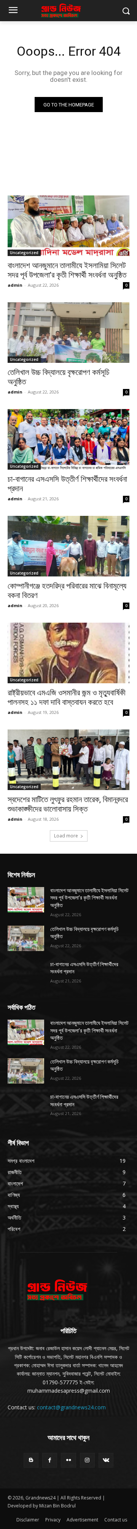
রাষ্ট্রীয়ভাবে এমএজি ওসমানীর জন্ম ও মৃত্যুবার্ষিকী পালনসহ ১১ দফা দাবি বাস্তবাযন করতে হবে (67, 697)
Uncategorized (24, 252)
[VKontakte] (106, 1460)
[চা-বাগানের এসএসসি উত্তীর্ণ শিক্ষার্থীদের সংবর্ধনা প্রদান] (68, 439)
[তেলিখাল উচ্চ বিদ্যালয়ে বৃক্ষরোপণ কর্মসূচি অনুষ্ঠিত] (68, 332)
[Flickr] (68, 1460)
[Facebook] (49, 1460)
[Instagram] (87, 1460)
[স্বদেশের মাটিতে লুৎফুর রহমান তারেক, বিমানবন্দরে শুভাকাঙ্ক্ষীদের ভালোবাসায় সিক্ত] (68, 759)
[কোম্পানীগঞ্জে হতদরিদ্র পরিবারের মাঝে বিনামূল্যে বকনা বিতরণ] (68, 546)
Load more (66, 835)
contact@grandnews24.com (71, 1407)
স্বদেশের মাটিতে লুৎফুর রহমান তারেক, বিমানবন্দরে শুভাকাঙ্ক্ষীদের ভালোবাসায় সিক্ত (68, 804)
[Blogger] (31, 1460)
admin (15, 285)
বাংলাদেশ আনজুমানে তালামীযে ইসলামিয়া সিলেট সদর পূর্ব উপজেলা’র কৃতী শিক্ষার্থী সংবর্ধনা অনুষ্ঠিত (67, 270)
